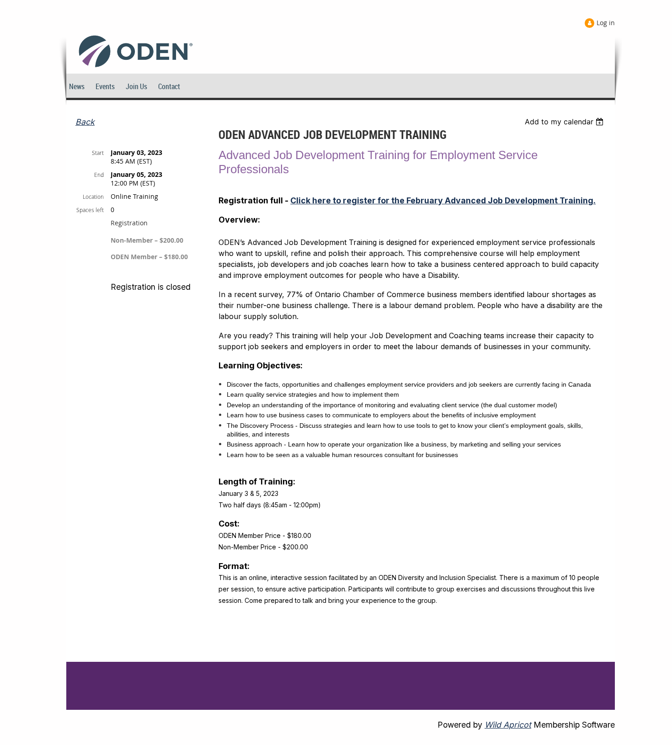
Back (85, 122)
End (99, 174)
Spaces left (90, 209)
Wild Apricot (508, 724)
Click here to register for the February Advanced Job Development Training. (443, 200)
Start (98, 152)
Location (93, 196)
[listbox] (565, 121)
